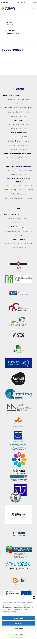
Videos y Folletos (20, 2)
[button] (34, 597)
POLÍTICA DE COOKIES (17, 634)
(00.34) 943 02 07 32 (18, 223)
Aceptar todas (18, 618)
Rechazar (18, 623)
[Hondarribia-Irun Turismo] (8, 9)
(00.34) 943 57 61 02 (18, 162)
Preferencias (18, 629)
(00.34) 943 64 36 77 (18, 104)
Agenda (34, 2)
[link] (34, 8)
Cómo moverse (4, 2)
